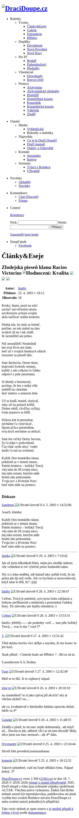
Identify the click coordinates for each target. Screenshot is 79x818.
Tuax (5, 671)
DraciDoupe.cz (12, 778)
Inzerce (32, 159)
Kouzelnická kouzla (40, 106)
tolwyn (6, 688)
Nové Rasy (34, 53)
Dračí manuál (36, 144)
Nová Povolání (37, 49)
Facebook (25, 245)
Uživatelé (33, 171)
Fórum (23, 200)
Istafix (22, 288)
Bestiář (31, 61)
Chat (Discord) (28, 197)
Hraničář (33, 95)
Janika (6, 556)
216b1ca (46, 778)
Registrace (17, 215)
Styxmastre (9, 744)
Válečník (33, 110)
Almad (32, 782)
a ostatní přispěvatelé (52, 782)
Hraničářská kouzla (40, 99)
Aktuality (25, 182)
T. (3, 636)
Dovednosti (34, 45)
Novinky (24, 186)
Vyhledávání (35, 129)
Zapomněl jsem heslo (24, 234)
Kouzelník (34, 102)
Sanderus (8, 505)
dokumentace (37, 812)
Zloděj (31, 114)
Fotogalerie (34, 34)
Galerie (32, 30)
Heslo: (62, 222)
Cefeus (6, 615)
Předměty (33, 68)
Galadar (7, 720)
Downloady (35, 76)
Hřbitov (32, 38)
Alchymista (34, 87)
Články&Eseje (36, 26)
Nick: (13, 222)
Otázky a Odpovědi (40, 148)
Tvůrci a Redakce (39, 167)
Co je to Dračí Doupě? (42, 140)
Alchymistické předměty (43, 91)
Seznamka (34, 155)
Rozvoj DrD (35, 80)
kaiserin (7, 760)
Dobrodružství (36, 64)
